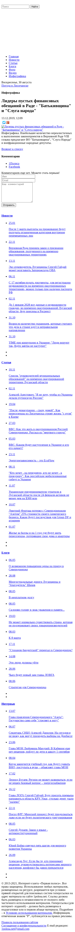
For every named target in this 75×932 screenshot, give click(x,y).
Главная (14, 56)
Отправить (9, 205)
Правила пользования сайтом (19, 922)
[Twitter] (4, 122)
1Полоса (14, 163)
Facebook (14, 166)
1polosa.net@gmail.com (15, 928)
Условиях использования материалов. (29, 912)
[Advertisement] (37, 31)
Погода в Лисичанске (14, 85)
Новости (14, 59)
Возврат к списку (12, 149)
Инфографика (17, 76)
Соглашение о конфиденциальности (23, 925)
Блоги (12, 66)
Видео (13, 72)
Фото (12, 69)
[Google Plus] (8, 122)
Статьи (13, 63)
